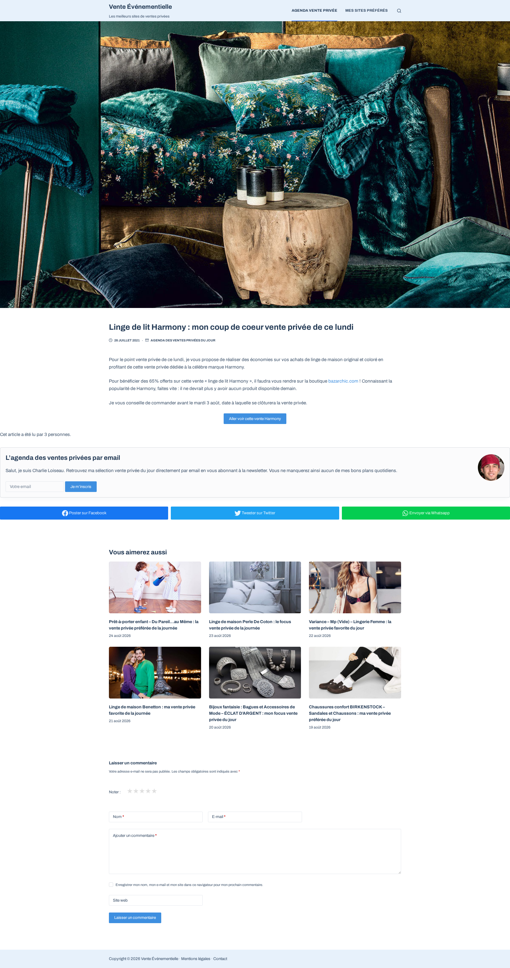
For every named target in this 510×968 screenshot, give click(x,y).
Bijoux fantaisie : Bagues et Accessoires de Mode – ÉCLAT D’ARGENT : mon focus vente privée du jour (253, 713)
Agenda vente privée (314, 10)
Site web (120, 900)
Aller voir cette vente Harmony (255, 419)
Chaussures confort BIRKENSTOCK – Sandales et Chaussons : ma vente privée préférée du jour (350, 713)
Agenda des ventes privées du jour (183, 340)
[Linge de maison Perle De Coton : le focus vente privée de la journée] (255, 587)
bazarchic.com (343, 381)
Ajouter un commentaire (135, 835)
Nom (118, 817)
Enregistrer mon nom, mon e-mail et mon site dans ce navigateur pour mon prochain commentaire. (189, 885)
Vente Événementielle (140, 6)
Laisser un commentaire (135, 917)
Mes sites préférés (366, 10)
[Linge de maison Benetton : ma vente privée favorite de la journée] (155, 673)
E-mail (219, 817)
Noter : (115, 792)
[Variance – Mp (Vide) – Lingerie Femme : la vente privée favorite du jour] (355, 587)
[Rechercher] (399, 11)
